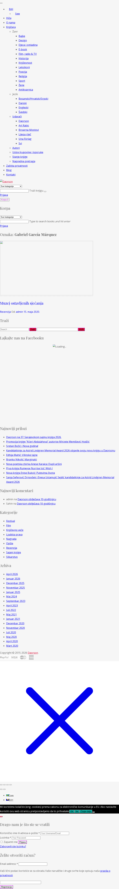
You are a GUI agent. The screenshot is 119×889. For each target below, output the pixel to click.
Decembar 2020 (15, 623)
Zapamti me (10, 842)
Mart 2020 (12, 645)
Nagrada (11, 539)
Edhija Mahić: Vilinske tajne (21, 455)
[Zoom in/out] (1, 784)
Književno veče (14, 530)
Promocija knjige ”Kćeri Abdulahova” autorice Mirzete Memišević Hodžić (48, 441)
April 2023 (12, 605)
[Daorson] (6, 181)
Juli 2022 (11, 610)
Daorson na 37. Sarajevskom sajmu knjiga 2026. (33, 437)
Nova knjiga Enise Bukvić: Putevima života (30, 473)
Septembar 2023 (15, 601)
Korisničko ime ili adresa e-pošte (20, 833)
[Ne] (93, 812)
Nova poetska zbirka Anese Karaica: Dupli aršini (34, 464)
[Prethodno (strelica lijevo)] (1, 789)
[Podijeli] (7, 784)
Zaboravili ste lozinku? (13, 846)
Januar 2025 (13, 592)
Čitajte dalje (86, 811)
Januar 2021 (13, 619)
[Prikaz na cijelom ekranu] (4, 784)
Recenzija (5, 311)
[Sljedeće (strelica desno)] (4, 789)
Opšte (9, 543)
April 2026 (12, 574)
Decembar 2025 (15, 583)
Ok (72, 811)
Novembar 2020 (15, 628)
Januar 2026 (13, 578)
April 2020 (12, 641)
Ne (77, 811)
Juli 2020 (11, 632)
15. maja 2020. (32, 311)
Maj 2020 (11, 637)
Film (8, 525)
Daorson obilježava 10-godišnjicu (37, 499)
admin (19, 311)
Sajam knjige (13, 552)
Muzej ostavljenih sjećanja (21, 303)
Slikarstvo (12, 557)
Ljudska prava (14, 534)
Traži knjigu (36, 190)
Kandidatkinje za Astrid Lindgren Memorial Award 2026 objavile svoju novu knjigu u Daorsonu (60, 450)
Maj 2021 (11, 614)
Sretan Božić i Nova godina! (22, 446)
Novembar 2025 (15, 587)
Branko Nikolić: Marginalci (21, 459)
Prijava (4, 195)
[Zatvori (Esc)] (10, 784)
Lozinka (5, 837)
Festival (10, 521)
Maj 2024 (11, 596)
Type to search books (49, 221)
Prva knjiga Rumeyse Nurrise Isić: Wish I (29, 468)
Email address (9, 864)
